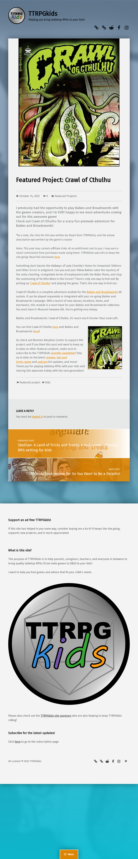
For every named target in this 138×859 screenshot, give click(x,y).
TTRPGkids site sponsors (56, 715)
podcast (43, 361)
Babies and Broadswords (102, 292)
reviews (50, 357)
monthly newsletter (63, 353)
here (57, 257)
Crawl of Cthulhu (40, 283)
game (27, 361)
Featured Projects (66, 196)
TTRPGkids (42, 13)
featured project (30, 382)
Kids (47, 382)
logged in (37, 416)
